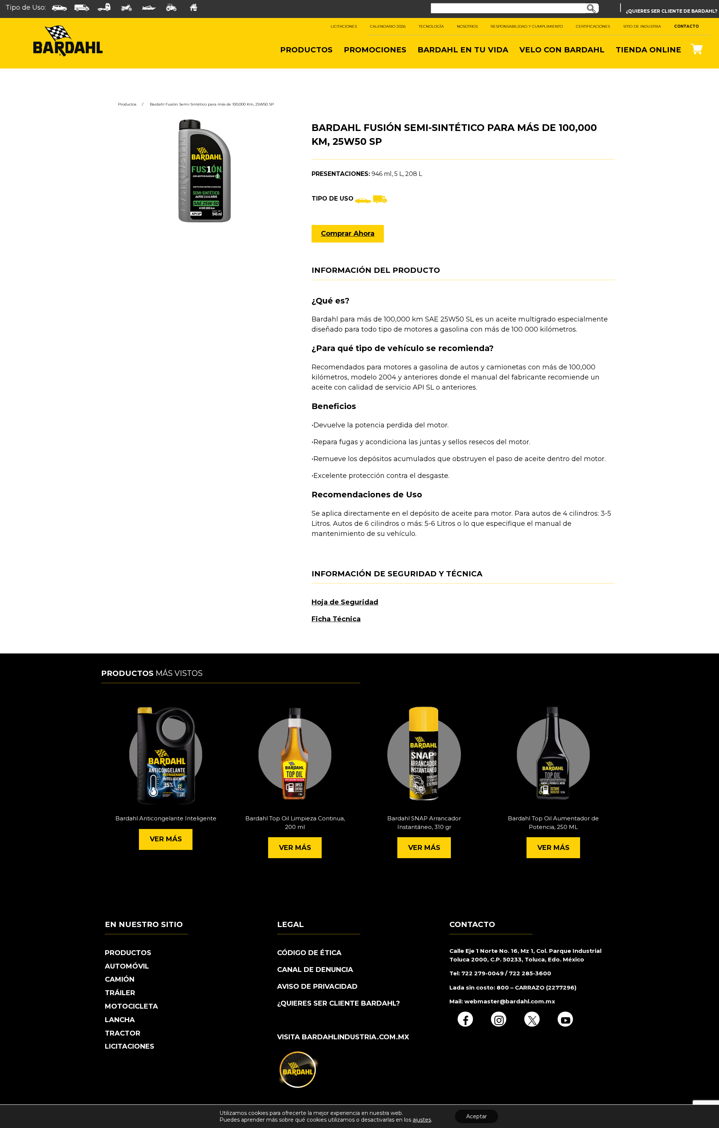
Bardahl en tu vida (463, 49)
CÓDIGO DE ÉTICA (309, 953)
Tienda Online (648, 49)
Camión (119, 979)
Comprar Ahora (347, 233)
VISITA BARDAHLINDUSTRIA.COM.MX (343, 1037)
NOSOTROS (467, 26)
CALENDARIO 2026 (388, 26)
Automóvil (127, 966)
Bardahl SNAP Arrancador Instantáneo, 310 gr (424, 822)
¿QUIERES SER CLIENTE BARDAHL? (338, 1003)
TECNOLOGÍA (431, 26)
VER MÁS (166, 839)
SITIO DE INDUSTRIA (642, 26)
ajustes (422, 1119)
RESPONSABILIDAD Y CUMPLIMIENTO (527, 26)
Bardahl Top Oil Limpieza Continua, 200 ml (295, 822)
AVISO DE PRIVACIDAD (317, 986)
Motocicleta (131, 1006)
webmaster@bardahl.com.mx (509, 1001)
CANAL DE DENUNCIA (315, 970)
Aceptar (476, 1116)
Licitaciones (129, 1046)
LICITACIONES (344, 26)
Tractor (122, 1033)
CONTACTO (686, 26)
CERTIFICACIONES (593, 26)
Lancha (120, 1020)
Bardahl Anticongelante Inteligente (165, 818)
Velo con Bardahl (561, 49)
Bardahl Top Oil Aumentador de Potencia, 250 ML (553, 822)
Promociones (375, 49)
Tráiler (120, 993)
